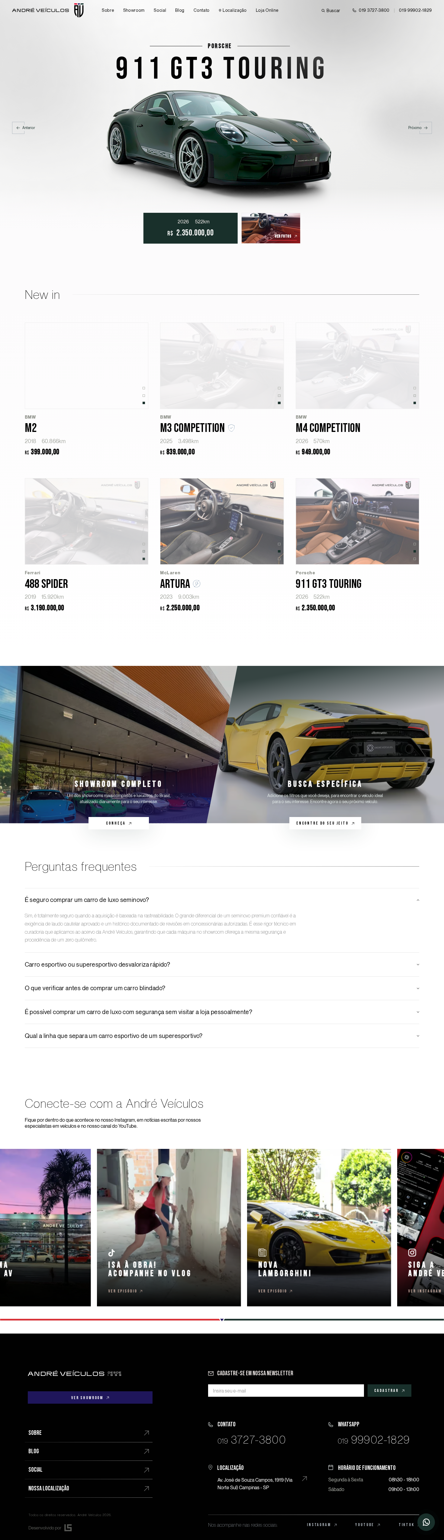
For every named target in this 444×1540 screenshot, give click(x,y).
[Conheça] (118, 744)
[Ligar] (253, 1431)
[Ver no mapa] (253, 1476)
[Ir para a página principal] (74, 1373)
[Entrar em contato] (426, 1522)
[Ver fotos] (230, 228)
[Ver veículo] (222, 102)
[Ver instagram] (216, 1227)
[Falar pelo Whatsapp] (373, 1431)
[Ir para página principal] (48, 10)
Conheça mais (86, 366)
